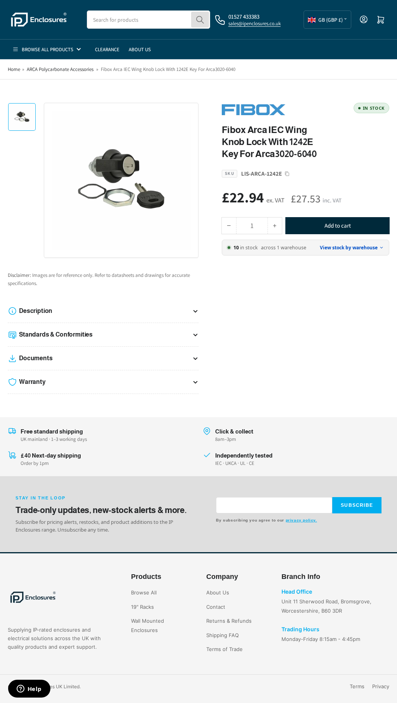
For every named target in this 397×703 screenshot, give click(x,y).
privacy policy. (301, 520)
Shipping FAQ (222, 635)
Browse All (144, 592)
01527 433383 (243, 16)
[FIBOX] (276, 109)
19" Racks (142, 607)
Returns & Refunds (229, 621)
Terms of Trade (224, 649)
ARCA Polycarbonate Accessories (60, 69)
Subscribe (357, 505)
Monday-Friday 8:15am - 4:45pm (320, 639)
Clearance (107, 49)
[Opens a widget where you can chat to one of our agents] (29, 689)
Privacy (380, 686)
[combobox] (148, 19)
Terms (357, 686)
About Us (140, 49)
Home (14, 69)
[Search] (200, 19)
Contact (215, 607)
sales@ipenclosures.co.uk (254, 23)
